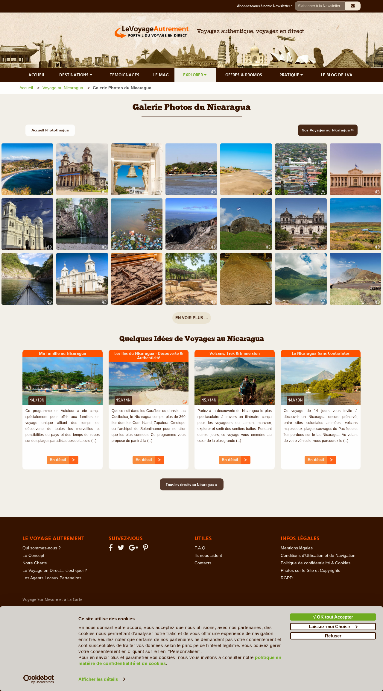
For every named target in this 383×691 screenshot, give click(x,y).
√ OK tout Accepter (333, 616)
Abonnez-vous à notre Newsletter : (266, 6)
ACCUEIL (36, 74)
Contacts (202, 563)
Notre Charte (34, 563)
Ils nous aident (208, 555)
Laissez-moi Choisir (329, 626)
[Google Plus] (134, 549)
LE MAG (161, 74)
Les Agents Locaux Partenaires (51, 578)
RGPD (287, 578)
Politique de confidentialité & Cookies (315, 563)
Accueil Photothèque (50, 130)
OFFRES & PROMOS (243, 74)
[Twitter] (122, 549)
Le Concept (33, 555)
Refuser (333, 635)
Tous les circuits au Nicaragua (192, 484)
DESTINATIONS (74, 74)
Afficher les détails (98, 679)
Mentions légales (297, 548)
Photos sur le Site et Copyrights (310, 570)
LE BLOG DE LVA (336, 74)
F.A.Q (199, 548)
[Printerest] (146, 549)
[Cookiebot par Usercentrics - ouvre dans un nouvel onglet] (39, 679)
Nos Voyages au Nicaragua (328, 130)
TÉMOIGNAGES (124, 74)
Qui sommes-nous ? (41, 548)
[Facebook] (112, 549)
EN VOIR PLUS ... (191, 318)
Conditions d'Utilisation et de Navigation (318, 555)
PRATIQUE (289, 74)
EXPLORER (193, 74)
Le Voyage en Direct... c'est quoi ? (54, 570)
